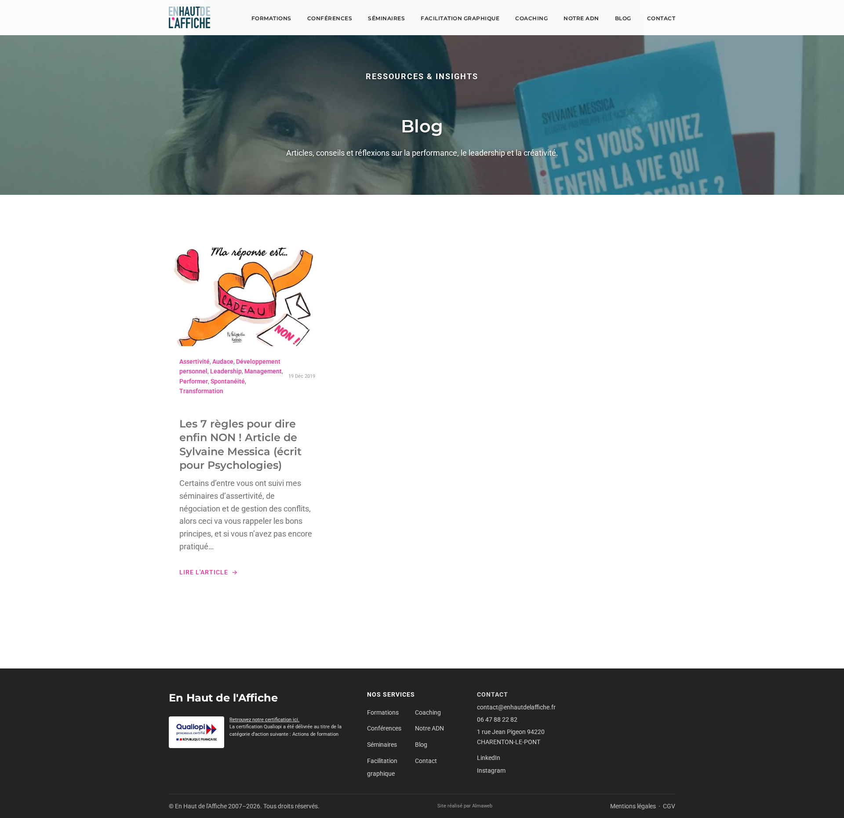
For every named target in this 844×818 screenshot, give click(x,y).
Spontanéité (228, 381)
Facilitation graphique (460, 18)
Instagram (491, 770)
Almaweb (482, 806)
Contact (661, 18)
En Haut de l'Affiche (223, 697)
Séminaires (386, 18)
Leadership (226, 371)
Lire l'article (203, 572)
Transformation (201, 390)
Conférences (330, 18)
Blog (623, 18)
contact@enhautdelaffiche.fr (516, 707)
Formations (271, 18)
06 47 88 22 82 (497, 719)
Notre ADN (581, 18)
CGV (669, 806)
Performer (193, 381)
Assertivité (194, 361)
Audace (222, 361)
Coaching (531, 18)
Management (263, 371)
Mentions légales (633, 806)
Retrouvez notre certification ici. (264, 720)
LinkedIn (488, 757)
